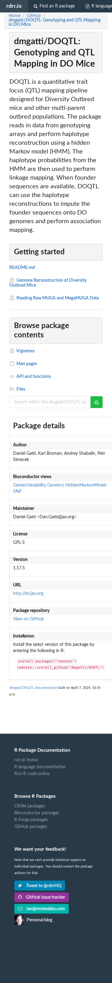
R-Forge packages (31, 820)
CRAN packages (29, 806)
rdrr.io (13, 6)
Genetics (55, 485)
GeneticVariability (29, 485)
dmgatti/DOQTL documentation (33, 687)
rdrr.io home (26, 760)
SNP (17, 491)
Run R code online (31, 774)
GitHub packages (30, 827)
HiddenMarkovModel (85, 485)
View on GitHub (28, 619)
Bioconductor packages (36, 813)
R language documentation (40, 767)
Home (15, 16)
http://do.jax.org (28, 593)
